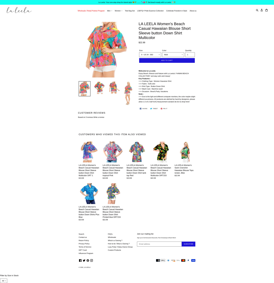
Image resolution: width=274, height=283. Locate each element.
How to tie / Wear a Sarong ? (119, 244)
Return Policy (84, 240)
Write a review (98, 117)
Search (81, 234)
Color (164, 50)
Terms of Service (85, 247)
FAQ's (110, 234)
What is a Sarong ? (115, 240)
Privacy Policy (84, 244)
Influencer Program (86, 253)
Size (141, 50)
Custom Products (114, 250)
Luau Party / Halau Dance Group (120, 247)
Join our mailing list (145, 234)
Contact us (83, 237)
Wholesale (112, 237)
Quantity (188, 50)
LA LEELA (87, 267)
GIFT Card (83, 250)
